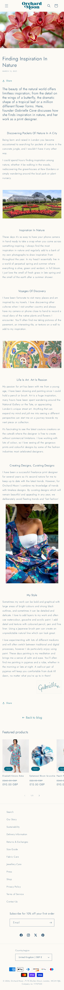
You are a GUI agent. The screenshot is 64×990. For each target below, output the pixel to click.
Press (9, 871)
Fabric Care (13, 856)
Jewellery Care (14, 864)
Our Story (12, 819)
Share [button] (9, 80)
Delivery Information (17, 834)
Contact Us (12, 901)
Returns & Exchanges (17, 842)
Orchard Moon (17, 981)
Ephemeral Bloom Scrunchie (42, 776)
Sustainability (13, 826)
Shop (9, 879)
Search (10, 812)
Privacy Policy (14, 886)
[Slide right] (39, 795)
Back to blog (34, 717)
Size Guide (12, 849)
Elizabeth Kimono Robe (13, 776)
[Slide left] (24, 795)
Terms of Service (15, 894)
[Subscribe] (50, 923)
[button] (6, 5)
